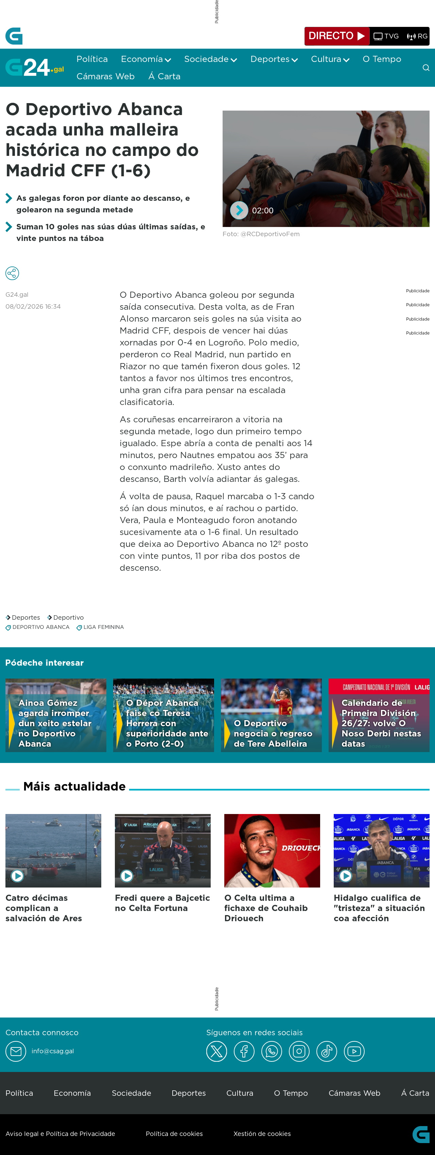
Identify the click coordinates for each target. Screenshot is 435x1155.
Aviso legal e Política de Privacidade (60, 1133)
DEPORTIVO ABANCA (41, 627)
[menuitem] (92, 58)
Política (19, 1093)
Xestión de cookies (262, 1133)
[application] (326, 169)
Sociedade (131, 1093)
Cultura (240, 1093)
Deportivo (68, 617)
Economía (72, 1093)
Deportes (26, 617)
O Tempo (291, 1093)
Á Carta (415, 1093)
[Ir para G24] (34, 67)
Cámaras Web (355, 1093)
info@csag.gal (53, 1051)
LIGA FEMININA (104, 627)
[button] (239, 210)
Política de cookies (174, 1133)
